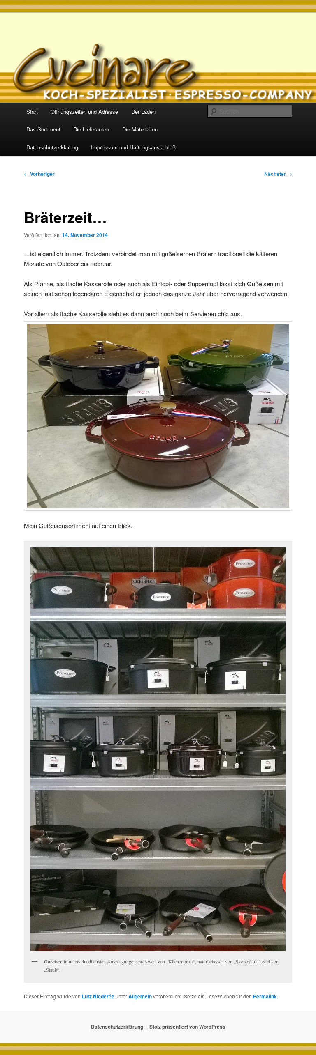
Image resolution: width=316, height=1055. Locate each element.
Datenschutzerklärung (52, 147)
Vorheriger (39, 173)
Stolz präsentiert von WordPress (187, 1026)
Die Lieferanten (91, 129)
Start (32, 111)
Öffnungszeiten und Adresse (84, 111)
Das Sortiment (43, 129)
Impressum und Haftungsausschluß (133, 147)
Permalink (265, 996)
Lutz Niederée (98, 996)
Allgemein (140, 996)
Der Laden (143, 111)
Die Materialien (140, 129)
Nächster (278, 173)
